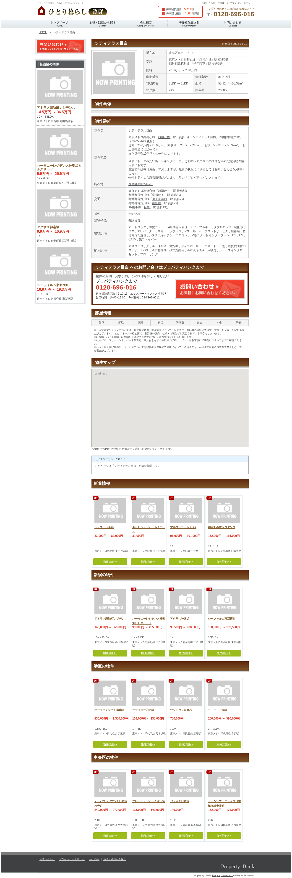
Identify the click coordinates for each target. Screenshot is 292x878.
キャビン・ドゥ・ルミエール (148, 529)
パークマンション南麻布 (109, 710)
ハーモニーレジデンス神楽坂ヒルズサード (148, 620)
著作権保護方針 (189, 24)
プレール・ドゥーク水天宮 (148, 801)
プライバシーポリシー (241, 3)
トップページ (59, 24)
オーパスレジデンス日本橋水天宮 (110, 803)
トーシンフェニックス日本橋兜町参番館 (224, 803)
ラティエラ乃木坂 (143, 710)
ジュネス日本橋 (179, 801)
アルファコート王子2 (183, 527)
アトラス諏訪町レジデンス (110, 618)
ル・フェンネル (104, 527)
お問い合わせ (233, 24)
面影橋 (156, 203)
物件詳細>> (110, 561)
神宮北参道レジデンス (221, 527)
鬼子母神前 (159, 199)
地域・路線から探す (102, 24)
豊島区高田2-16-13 (181, 53)
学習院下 (199, 63)
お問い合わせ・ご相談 (212, 3)
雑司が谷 (205, 59)
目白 (147, 207)
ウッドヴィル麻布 (181, 710)
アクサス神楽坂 (179, 618)
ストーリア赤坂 (217, 710)
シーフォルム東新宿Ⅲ (221, 618)
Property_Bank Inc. (222, 875)
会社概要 (146, 24)
